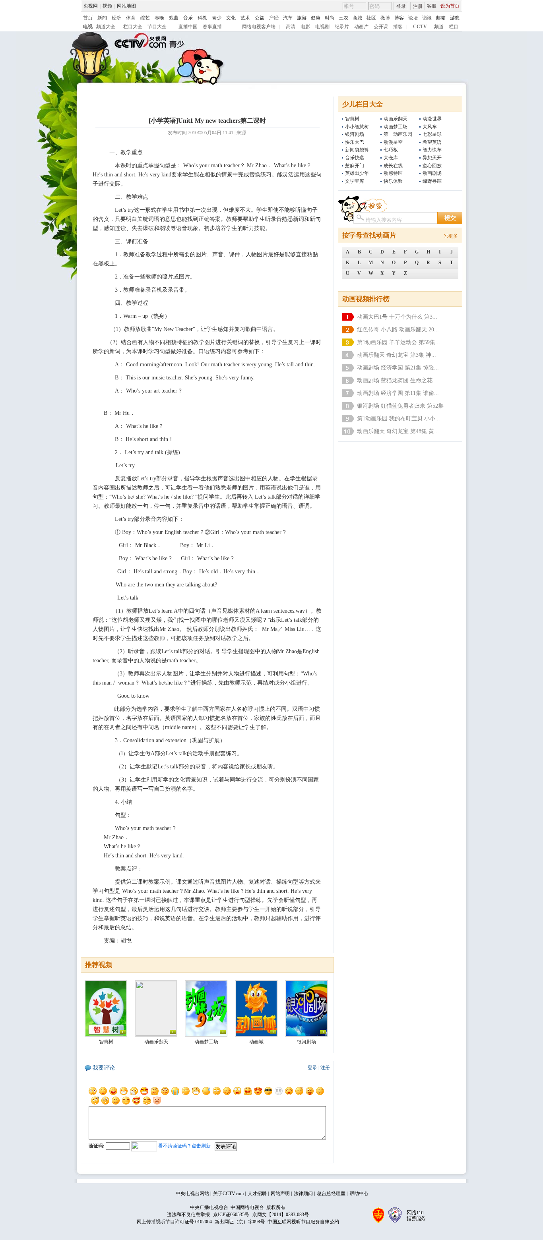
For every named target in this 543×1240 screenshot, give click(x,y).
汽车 (288, 18)
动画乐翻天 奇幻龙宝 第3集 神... (396, 355)
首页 (88, 18)
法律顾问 (303, 1193)
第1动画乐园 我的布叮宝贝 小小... (398, 419)
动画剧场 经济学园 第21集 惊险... (398, 368)
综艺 (145, 18)
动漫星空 (393, 142)
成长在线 (393, 165)
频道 (439, 26)
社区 (371, 18)
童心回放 (432, 165)
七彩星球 (432, 134)
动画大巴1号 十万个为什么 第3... (397, 317)
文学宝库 (354, 181)
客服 (431, 6)
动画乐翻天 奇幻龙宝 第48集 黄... (398, 431)
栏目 (453, 26)
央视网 (90, 6)
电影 (305, 26)
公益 (259, 18)
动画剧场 (432, 173)
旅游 (301, 18)
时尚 (329, 18)
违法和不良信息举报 (188, 1214)
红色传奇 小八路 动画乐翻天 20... (398, 330)
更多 (453, 236)
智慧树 (352, 119)
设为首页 (450, 6)
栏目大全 (132, 26)
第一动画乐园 (398, 134)
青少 (216, 18)
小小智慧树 (357, 127)
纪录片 (342, 26)
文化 (231, 18)
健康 (315, 18)
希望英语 (432, 142)
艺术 (245, 18)
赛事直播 (212, 26)
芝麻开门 (354, 165)
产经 (274, 18)
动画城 (256, 1042)
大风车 (430, 127)
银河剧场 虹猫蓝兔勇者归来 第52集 (400, 406)
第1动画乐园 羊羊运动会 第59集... (398, 342)
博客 (399, 18)
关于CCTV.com (228, 1193)
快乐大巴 (354, 142)
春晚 (159, 18)
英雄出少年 (357, 173)
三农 (343, 18)
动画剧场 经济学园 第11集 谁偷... (398, 393)
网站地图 (126, 6)
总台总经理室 (331, 1193)
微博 (385, 18)
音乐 (188, 18)
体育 (131, 18)
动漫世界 (432, 119)
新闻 (102, 18)
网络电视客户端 (258, 26)
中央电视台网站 (192, 1193)
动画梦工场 (395, 127)
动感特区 (393, 173)
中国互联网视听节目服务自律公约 (303, 1222)
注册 (418, 6)
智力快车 (432, 150)
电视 (88, 26)
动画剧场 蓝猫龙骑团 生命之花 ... (398, 380)
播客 (398, 26)
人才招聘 (257, 1193)
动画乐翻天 (395, 119)
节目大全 (157, 26)
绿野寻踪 (432, 181)
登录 (401, 6)
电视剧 (322, 26)
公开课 (381, 26)
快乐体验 (393, 181)
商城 (357, 18)
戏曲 (173, 18)
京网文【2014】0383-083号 (280, 1214)
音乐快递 (354, 158)
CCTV (420, 26)
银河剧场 (354, 134)
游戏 (455, 18)
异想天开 (432, 158)
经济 (116, 18)
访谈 (427, 18)
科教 (202, 18)
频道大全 (105, 26)
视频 (107, 6)
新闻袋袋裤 (357, 150)
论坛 (413, 18)
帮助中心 (358, 1193)
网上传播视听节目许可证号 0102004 (174, 1222)
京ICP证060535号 (231, 1214)
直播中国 (188, 26)
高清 (290, 26)
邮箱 (441, 18)
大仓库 (391, 158)
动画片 (361, 26)
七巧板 (391, 150)
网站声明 (280, 1193)
